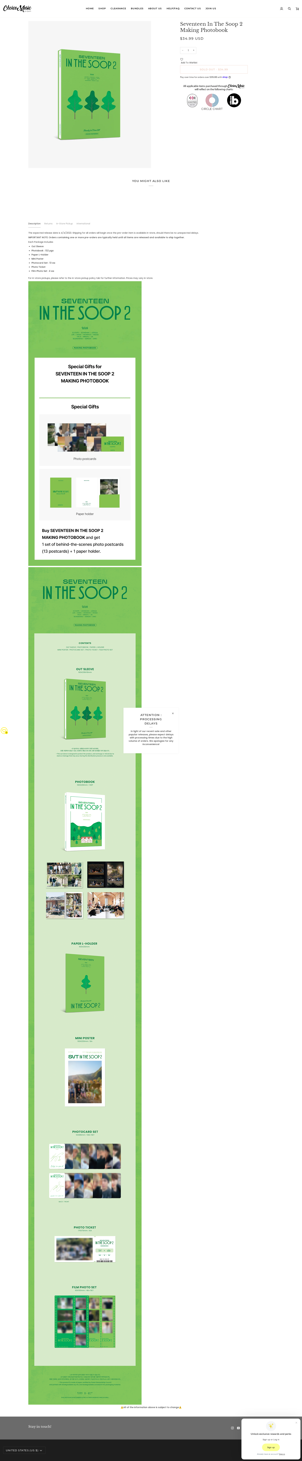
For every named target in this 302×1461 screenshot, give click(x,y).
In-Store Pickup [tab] (64, 223)
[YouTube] (238, 1428)
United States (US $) (22, 1450)
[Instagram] (232, 1428)
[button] (102, 8)
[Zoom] (34, 162)
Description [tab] (34, 223)
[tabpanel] (151, 820)
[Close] (174, 713)
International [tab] (83, 223)
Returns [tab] (48, 223)
